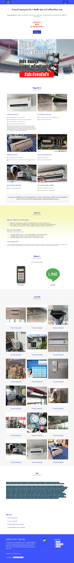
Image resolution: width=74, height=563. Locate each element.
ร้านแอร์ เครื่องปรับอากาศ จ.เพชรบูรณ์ (16, 527)
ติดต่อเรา (66, 3)
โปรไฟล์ (8, 3)
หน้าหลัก (58, 542)
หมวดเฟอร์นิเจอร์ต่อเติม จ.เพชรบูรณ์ (16, 524)
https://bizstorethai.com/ (18, 557)
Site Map (58, 546)
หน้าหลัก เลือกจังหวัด (12, 518)
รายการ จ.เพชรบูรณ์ (12, 521)
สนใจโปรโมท (59, 544)
